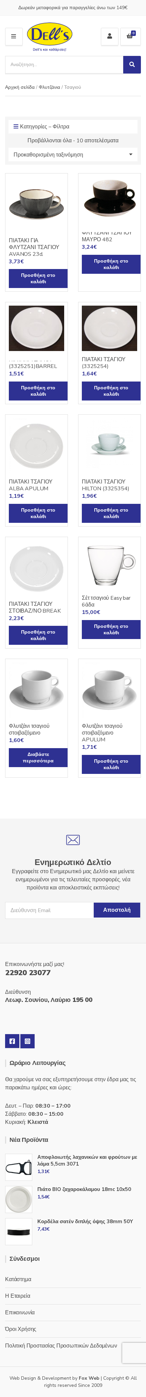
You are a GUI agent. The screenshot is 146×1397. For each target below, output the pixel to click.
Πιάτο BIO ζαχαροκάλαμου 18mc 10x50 (84, 1189)
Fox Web (89, 1378)
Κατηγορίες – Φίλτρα (44, 126)
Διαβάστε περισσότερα (38, 757)
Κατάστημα (18, 1279)
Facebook (12, 1041)
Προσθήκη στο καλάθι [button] (38, 278)
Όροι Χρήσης (20, 1329)
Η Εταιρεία (17, 1296)
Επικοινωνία (20, 1312)
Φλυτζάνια (49, 87)
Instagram (27, 1041)
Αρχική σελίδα (20, 87)
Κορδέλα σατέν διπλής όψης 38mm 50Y (85, 1221)
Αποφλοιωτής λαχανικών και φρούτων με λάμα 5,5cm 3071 (87, 1160)
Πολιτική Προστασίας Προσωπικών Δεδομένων (61, 1346)
